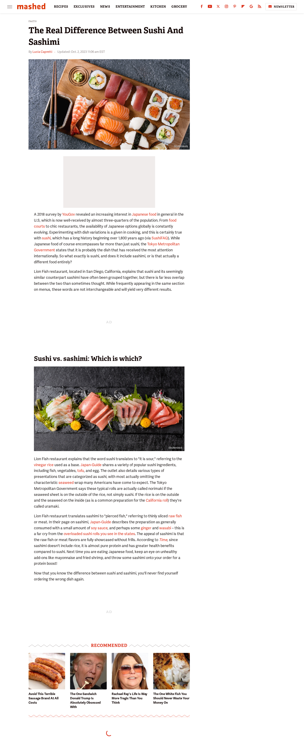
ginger (146, 528)
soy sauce (99, 528)
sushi (46, 238)
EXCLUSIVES (84, 7)
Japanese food (144, 214)
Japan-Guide (91, 464)
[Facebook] (201, 7)
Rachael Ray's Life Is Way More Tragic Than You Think (129, 698)
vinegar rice (44, 464)
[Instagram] (226, 7)
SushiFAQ (160, 238)
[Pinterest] (234, 7)
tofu (80, 470)
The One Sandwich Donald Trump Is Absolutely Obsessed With (85, 700)
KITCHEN (158, 7)
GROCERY (179, 7)
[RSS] (259, 7)
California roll (157, 500)
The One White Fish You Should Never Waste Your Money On (171, 698)
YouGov (68, 214)
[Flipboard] (243, 7)
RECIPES (61, 7)
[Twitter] (218, 7)
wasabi (165, 528)
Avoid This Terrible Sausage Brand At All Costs (44, 698)
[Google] (251, 7)
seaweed (66, 482)
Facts (33, 21)
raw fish (175, 516)
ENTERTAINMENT (130, 7)
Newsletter (284, 6)
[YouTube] (209, 7)
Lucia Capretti (42, 52)
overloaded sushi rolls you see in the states (99, 533)
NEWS (105, 7)
